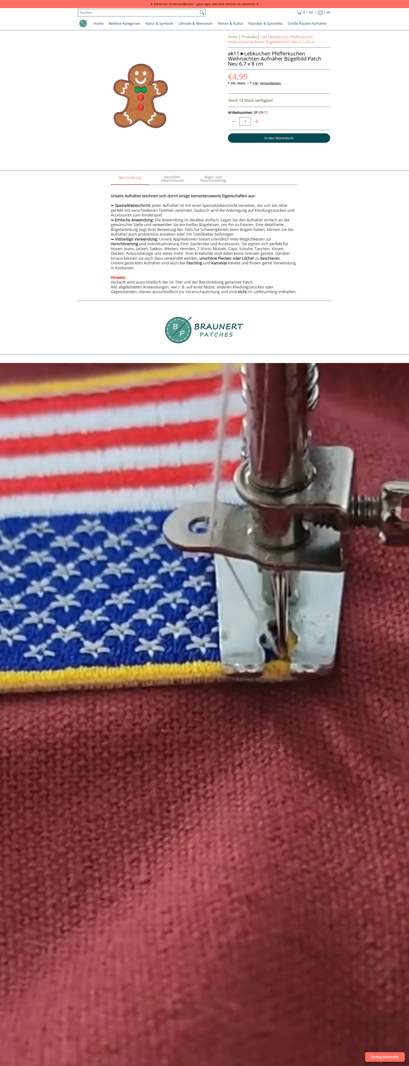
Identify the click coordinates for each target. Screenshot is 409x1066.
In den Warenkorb (279, 138)
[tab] (130, 179)
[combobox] (138, 12)
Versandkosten (270, 83)
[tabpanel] (204, 239)
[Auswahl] (256, 121)
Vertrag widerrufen (385, 1057)
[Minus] (233, 121)
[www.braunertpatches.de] (83, 23)
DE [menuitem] (328, 12)
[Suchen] (202, 12)
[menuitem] (305, 12)
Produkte (249, 37)
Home (233, 37)
